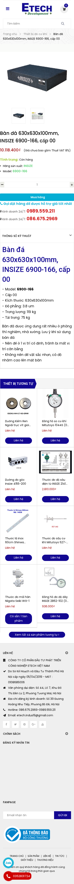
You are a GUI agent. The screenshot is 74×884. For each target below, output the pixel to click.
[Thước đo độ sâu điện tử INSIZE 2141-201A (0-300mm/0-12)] (55, 462)
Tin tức (60, 856)
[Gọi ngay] (8, 876)
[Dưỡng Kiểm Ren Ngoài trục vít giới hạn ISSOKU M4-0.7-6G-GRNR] (18, 403)
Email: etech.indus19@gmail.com (30, 715)
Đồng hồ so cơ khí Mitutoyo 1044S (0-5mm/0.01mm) (55, 423)
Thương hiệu (45, 860)
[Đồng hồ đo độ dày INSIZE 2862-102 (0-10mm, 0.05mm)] (55, 579)
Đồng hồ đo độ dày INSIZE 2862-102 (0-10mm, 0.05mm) (55, 599)
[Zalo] (8, 862)
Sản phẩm (33, 856)
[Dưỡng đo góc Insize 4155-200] (18, 462)
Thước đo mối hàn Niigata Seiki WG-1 (17, 599)
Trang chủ (17, 856)
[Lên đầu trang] (56, 864)
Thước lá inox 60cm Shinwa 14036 (14, 540)
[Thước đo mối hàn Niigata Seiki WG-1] (18, 579)
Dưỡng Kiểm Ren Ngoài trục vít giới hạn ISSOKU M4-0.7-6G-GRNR (17, 423)
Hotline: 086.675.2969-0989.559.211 (31, 710)
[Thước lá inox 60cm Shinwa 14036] (18, 520)
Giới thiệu (27, 860)
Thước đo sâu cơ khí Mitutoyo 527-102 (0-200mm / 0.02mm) (54, 540)
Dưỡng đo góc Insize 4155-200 (15, 482)
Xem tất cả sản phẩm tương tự (36, 635)
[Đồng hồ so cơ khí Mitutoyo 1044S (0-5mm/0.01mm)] (55, 403)
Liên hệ (47, 856)
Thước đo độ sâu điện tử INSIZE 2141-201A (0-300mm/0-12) (54, 482)
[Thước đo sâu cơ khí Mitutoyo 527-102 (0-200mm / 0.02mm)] (55, 520)
